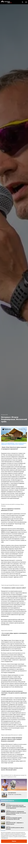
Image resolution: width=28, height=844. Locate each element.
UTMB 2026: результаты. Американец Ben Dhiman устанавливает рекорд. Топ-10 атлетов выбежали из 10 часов (16, 813)
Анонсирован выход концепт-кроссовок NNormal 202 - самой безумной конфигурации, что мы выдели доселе (16, 807)
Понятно (14, 841)
